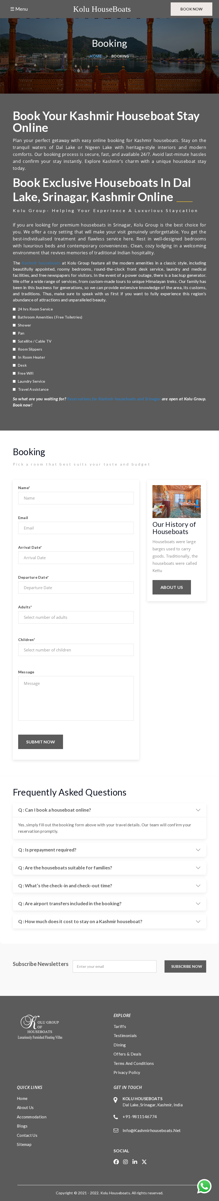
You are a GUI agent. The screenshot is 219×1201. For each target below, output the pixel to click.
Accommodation (31, 1116)
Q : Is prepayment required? (47, 850)
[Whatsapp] (204, 1186)
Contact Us (27, 1135)
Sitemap (24, 1144)
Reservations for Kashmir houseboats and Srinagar (114, 398)
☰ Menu (19, 9)
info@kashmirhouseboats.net (152, 1130)
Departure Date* (33, 577)
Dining (120, 1044)
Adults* (25, 607)
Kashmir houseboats (41, 262)
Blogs (22, 1125)
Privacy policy (127, 1072)
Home (95, 56)
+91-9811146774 (140, 1116)
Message (26, 672)
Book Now (191, 9)
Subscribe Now (186, 966)
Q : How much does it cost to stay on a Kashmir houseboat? (80, 921)
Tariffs (120, 1026)
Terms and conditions (134, 1063)
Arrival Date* (30, 547)
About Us (172, 587)
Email (23, 517)
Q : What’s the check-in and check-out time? (65, 885)
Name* (24, 487)
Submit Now (40, 741)
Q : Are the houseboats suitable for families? (65, 867)
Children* (26, 639)
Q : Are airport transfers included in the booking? (70, 903)
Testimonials (125, 1035)
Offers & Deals (127, 1054)
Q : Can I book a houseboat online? (54, 810)
